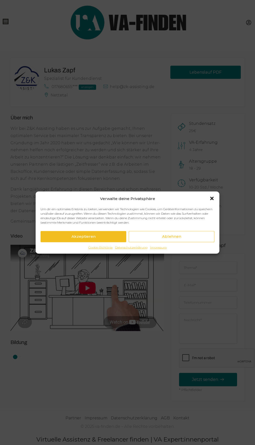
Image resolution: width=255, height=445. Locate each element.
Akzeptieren (83, 236)
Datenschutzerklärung (131, 247)
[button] (211, 198)
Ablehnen (171, 236)
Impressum (158, 247)
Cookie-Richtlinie (100, 247)
